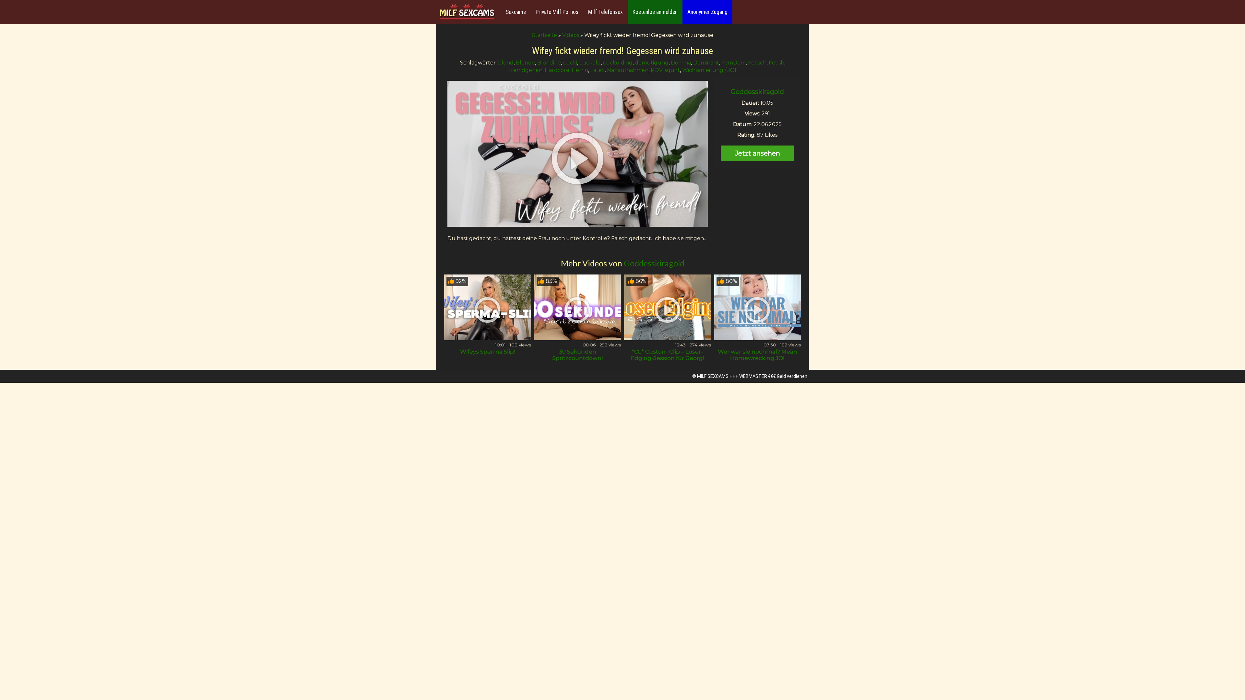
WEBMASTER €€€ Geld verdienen (773, 376)
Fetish (776, 63)
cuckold (590, 63)
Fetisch (757, 63)
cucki (570, 63)
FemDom (733, 63)
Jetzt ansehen (757, 153)
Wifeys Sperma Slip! (487, 351)
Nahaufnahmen (627, 70)
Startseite (544, 35)
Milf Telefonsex (605, 12)
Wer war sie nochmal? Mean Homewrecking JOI (757, 354)
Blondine (549, 63)
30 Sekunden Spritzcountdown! (577, 354)
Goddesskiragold (757, 92)
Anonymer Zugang (707, 12)
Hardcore (557, 70)
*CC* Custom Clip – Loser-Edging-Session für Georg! (667, 354)
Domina (681, 63)
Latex (597, 70)
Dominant (706, 63)
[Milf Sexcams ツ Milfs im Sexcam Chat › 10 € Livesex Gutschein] (467, 12)
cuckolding (618, 63)
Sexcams (516, 12)
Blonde (525, 63)
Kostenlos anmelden (655, 12)
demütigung (652, 63)
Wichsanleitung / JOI (709, 70)
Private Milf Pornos (557, 12)
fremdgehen (525, 70)
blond (506, 63)
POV (656, 70)
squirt (672, 70)
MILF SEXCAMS (713, 376)
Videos (570, 35)
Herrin (580, 70)
